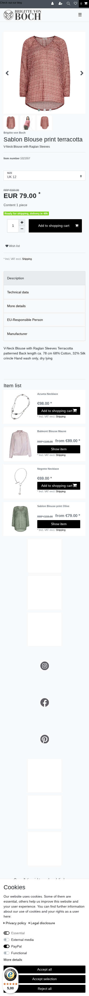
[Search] (68, 3)
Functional (19, 953)
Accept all (44, 969)
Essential (18, 933)
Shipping (27, 258)
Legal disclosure (43, 923)
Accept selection (44, 979)
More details (13, 960)
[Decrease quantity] (22, 229)
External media (22, 940)
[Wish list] (75, 3)
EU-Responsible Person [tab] (25, 320)
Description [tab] (15, 278)
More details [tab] (16, 306)
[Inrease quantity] (22, 222)
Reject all (45, 989)
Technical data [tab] (18, 292)
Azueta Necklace (47, 393)
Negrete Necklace (48, 468)
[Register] (61, 3)
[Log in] (53, 3)
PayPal (16, 946)
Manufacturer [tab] (17, 334)
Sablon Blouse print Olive (53, 506)
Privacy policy (16, 923)
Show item (59, 449)
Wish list (14, 246)
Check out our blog (11, 2)
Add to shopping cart (53, 225)
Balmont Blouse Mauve (51, 431)
